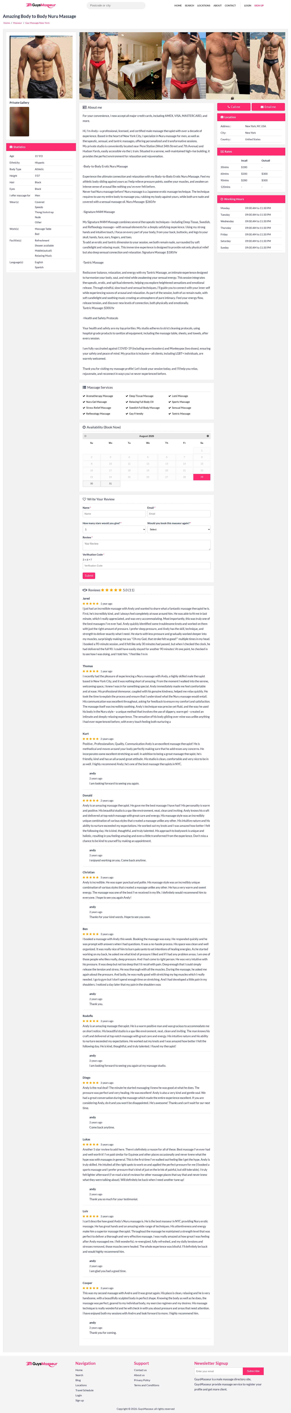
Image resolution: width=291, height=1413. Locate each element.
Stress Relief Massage (98, 407)
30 (91, 483)
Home (178, 5)
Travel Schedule (84, 1390)
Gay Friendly (136, 413)
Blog (78, 1380)
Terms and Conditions (146, 1385)
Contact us (140, 1370)
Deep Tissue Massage (141, 395)
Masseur (17, 22)
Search (189, 5)
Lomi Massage (179, 395)
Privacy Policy (142, 1380)
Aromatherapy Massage (99, 395)
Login (247, 5)
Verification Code (93, 554)
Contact (230, 5)
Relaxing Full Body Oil (141, 401)
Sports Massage (180, 401)
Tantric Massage (180, 413)
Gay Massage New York (37, 22)
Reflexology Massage (98, 413)
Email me (270, 107)
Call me (235, 107)
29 (202, 477)
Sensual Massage (181, 407)
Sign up (259, 5)
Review (88, 537)
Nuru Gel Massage (96, 401)
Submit (89, 575)
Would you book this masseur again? (169, 523)
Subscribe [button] (253, 1371)
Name (87, 507)
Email (151, 507)
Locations (203, 5)
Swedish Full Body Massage (144, 407)
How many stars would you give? (102, 523)
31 (110, 483)
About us (139, 1375)
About (218, 5)
